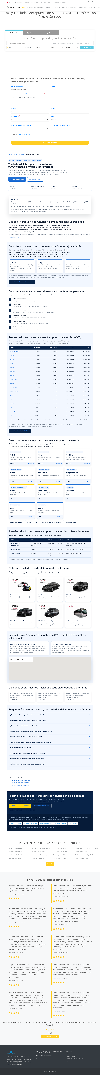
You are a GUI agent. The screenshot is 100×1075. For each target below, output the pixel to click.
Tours (90, 7)
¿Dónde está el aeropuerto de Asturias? (23, 726)
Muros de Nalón (14, 351)
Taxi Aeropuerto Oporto (60, 858)
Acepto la (22, 134)
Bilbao (12, 416)
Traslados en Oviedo (16, 522)
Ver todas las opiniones (50, 1036)
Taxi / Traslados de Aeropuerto (35, 7)
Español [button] (10, 2)
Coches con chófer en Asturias (51, 522)
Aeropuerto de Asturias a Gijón (21, 782)
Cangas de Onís (14, 391)
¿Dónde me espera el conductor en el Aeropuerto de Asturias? (31, 742)
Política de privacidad (25, 134)
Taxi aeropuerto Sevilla (81, 858)
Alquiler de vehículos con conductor (56, 7)
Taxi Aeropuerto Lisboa (37, 858)
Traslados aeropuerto (19, 154)
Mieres (12, 375)
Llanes (12, 396)
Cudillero (12, 355)
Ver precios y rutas (35, 179)
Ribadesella (13, 387)
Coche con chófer (60, 823)
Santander (13, 412)
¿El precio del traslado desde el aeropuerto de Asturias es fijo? (31, 731)
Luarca (12, 383)
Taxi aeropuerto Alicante (15, 848)
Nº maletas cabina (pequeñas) (61, 125)
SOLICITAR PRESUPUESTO (50, 143)
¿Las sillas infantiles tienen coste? (21, 747)
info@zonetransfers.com (59, 2)
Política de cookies (71, 1056)
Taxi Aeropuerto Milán (59, 855)
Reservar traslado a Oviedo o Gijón (22, 281)
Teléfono (54, 116)
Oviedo (12, 367)
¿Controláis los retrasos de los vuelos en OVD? (26, 736)
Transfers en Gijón (32, 522)
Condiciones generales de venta (28, 137)
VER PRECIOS (87, 47)
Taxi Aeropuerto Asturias (16, 851)
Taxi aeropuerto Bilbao (15, 858)
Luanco (12, 359)
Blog (95, 7)
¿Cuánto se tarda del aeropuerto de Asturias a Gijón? (28, 720)
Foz (11, 400)
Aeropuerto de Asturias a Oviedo (21, 780)
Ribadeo (12, 404)
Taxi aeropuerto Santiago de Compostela (84, 855)
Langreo (12, 371)
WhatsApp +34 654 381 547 (20, 805)
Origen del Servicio (17, 86)
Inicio (23, 7)
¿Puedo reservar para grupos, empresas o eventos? (27, 753)
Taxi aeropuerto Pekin (81, 851)
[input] (13, 47)
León (11, 408)
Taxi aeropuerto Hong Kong (39, 855)
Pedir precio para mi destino (20, 431)
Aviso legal (69, 1051)
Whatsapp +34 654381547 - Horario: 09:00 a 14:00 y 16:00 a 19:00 (33, 2)
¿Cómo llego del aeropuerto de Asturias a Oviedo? (27, 715)
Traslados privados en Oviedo (21, 784)
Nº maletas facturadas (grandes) (22, 125)
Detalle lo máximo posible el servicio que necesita (28, 94)
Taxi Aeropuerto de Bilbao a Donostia (40, 848)
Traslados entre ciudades (75, 7)
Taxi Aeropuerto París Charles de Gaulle (84, 848)
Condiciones (73, 823)
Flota (85, 7)
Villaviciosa (13, 379)
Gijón (11, 363)
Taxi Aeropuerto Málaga (60, 851)
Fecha (53, 86)
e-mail (53, 108)
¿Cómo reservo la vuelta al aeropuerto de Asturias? (27, 764)
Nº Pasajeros (15, 116)
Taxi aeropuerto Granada (38, 851)
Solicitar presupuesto (17, 179)
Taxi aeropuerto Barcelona (16, 855)
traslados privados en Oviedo (73, 236)
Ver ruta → (31, 463)
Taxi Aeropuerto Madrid (59, 848)
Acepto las (25, 137)
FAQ (67, 1061)
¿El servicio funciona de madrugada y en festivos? (27, 758)
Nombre (14, 108)
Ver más (50, 864)
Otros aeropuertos (70, 522)
